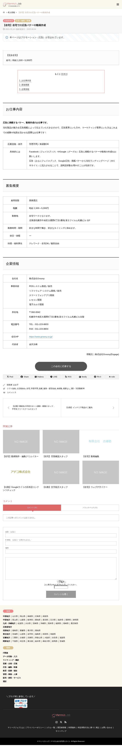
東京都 (30, 641)
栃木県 (37, 641)
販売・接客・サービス (12, 678)
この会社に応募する (61, 366)
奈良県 (54, 638)
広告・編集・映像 (23, 21)
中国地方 (6, 616)
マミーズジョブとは (16, 727)
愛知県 (37, 620)
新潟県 (45, 620)
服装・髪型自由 (49, 389)
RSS (65, 722)
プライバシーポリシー (35, 727)
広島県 (37, 616)
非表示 (64, 74)
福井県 (60, 620)
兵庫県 (30, 638)
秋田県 (45, 634)
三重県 (15, 638)
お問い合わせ (106, 727)
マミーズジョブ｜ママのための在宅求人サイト (54, 741)
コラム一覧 (50, 727)
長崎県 (66, 623)
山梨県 (22, 620)
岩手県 (30, 634)
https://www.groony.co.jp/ (41, 336)
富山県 (15, 620)
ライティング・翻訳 (11, 660)
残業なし (66, 389)
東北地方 (6, 634)
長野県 (68, 620)
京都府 (22, 638)
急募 (41, 389)
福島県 (37, 634)
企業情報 (24, 89)
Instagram (56, 722)
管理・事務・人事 (10, 674)
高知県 (37, 630)
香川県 (30, 630)
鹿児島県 (74, 623)
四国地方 (6, 630)
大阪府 (47, 638)
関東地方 (6, 641)
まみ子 (15, 385)
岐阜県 (30, 620)
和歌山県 (38, 638)
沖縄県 (43, 623)
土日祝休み (21, 389)
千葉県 (15, 641)
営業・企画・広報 (10, 664)
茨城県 (62, 641)
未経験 (59, 389)
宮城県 (15, 634)
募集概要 (24, 85)
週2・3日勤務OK (78, 389)
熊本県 (50, 623)
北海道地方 (8, 21)
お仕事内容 (25, 80)
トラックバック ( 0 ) (90, 507)
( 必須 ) (10, 532)
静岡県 (75, 620)
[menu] (117, 4)
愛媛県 (22, 630)
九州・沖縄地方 (9, 623)
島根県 (30, 616)
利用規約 (72, 727)
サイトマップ (61, 731)
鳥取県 (45, 616)
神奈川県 (46, 641)
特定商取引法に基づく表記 (88, 727)
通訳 (5, 681)
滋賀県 (62, 638)
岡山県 (22, 616)
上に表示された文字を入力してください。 (61, 585)
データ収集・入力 (10, 656)
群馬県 (54, 641)
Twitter (61, 722)
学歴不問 (34, 389)
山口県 (15, 616)
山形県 (22, 634)
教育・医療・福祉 (10, 671)
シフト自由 (11, 389)
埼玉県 (22, 641)
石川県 (53, 620)
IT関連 (5, 653)
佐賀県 (20, 623)
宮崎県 (35, 623)
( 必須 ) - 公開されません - (18, 540)
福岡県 (58, 623)
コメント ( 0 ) (32, 507)
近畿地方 (6, 638)
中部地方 (6, 620)
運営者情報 (61, 727)
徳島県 (15, 630)
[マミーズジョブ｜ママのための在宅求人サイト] (12, 4)
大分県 (28, 623)
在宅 (28, 389)
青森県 (53, 634)
